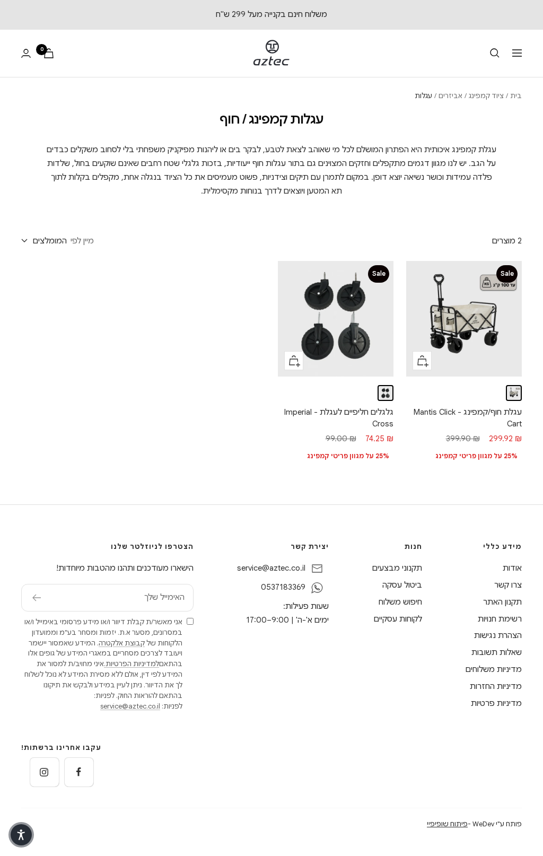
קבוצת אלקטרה (122, 643)
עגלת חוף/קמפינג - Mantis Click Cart (468, 418)
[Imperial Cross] (385, 393)
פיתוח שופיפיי (447, 823)
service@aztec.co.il (271, 568)
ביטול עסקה (402, 585)
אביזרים (450, 95)
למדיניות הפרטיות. (131, 663)
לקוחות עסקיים (398, 619)
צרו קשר (508, 585)
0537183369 (283, 587)
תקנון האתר (502, 602)
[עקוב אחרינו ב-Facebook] (78, 772)
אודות (512, 568)
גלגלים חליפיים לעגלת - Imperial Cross (338, 418)
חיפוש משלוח (400, 602)
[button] (21, 835)
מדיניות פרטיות (496, 703)
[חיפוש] (495, 53)
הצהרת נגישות (498, 635)
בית (516, 95)
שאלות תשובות (496, 652)
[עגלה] (48, 53)
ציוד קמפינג (486, 95)
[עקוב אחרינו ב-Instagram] (44, 772)
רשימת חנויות (500, 619)
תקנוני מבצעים (397, 568)
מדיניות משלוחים (494, 669)
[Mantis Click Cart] (514, 393)
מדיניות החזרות (496, 686)
